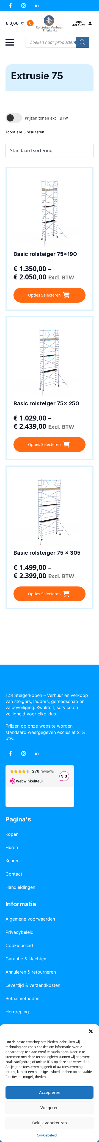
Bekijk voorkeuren (49, 1122)
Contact (14, 874)
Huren (12, 847)
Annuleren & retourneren (31, 972)
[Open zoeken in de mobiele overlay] (57, 42)
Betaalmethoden (22, 998)
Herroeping (17, 1011)
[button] (91, 1031)
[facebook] (10, 5)
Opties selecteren (44, 295)
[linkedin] (37, 5)
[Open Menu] (10, 42)
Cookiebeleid (47, 1135)
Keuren (13, 860)
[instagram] (24, 5)
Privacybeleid (20, 932)
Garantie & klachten (26, 958)
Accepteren (49, 1092)
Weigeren (49, 1107)
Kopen (12, 834)
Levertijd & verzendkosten (33, 985)
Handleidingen (20, 887)
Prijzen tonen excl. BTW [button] (46, 118)
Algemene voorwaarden (30, 919)
